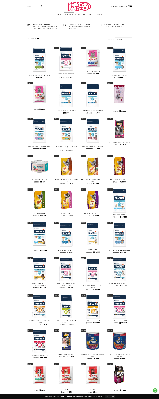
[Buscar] (42, 6)
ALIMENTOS (69, 14)
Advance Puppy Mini (119, 214)
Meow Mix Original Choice (92, 213)
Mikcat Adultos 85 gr (93, 71)
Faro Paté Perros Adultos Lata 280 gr (119, 355)
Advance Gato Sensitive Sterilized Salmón (66, 147)
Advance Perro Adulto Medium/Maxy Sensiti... (39, 284)
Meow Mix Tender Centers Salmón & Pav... (92, 180)
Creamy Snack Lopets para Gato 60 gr (119, 108)
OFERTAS (60, 14)
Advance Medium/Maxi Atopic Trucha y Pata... (66, 284)
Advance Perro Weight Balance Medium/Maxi (39, 321)
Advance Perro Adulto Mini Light (119, 250)
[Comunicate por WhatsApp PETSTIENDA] (155, 390)
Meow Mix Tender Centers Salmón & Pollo (66, 180)
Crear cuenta (114, 6)
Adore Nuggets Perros (66, 354)
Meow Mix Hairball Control (119, 179)
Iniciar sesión (123, 6)
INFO (91, 14)
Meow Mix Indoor (39, 213)
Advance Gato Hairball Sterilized (39, 146)
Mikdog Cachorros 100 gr (39, 388)
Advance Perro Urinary (119, 320)
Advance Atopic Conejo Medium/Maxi (66, 74)
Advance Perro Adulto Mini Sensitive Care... (93, 248)
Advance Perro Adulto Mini (66, 250)
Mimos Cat (119, 388)
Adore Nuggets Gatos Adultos (119, 142)
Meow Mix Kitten (66, 213)
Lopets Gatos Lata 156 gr (39, 179)
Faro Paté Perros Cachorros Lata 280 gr (92, 355)
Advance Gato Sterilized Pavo (93, 110)
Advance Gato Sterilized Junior (39, 75)
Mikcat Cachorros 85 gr (39, 107)
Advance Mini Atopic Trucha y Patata (92, 286)
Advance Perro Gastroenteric (119, 283)
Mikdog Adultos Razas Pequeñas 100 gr (66, 388)
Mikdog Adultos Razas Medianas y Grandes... (93, 388)
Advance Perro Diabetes (39, 355)
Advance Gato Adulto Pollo (66, 110)
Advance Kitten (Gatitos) (119, 75)
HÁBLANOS (98, 14)
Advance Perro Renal (93, 320)
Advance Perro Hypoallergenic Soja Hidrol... (66, 321)
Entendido (110, 396)
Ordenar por (111, 39)
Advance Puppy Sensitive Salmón (39, 248)
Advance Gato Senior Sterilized (92, 146)
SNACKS (77, 14)
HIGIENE (84, 14)
